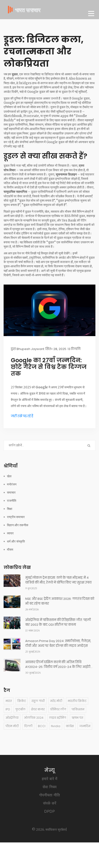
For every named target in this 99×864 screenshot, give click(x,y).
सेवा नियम (49, 786)
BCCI (41, 726)
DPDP (49, 811)
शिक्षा (9, 509)
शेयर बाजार (38, 709)
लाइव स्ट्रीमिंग (57, 718)
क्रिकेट (21, 701)
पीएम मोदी (12, 726)
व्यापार (10, 533)
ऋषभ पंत (77, 718)
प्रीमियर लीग (58, 709)
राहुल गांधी (38, 701)
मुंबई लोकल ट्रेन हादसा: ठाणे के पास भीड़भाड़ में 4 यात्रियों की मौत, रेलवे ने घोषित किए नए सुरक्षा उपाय (58, 580)
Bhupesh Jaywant (30, 349)
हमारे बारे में (49, 778)
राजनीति (11, 501)
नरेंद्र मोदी (56, 701)
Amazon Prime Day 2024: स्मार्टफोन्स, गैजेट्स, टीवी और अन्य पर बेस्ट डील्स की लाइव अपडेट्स (58, 643)
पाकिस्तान (78, 709)
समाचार (11, 492)
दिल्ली (28, 726)
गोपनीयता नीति (49, 795)
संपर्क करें (49, 803)
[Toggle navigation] (91, 14)
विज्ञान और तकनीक (17, 525)
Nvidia (55, 726)
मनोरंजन (11, 484)
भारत (9, 701)
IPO (8, 709)
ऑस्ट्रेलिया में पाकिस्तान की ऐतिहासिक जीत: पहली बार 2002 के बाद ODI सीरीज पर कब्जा (58, 622)
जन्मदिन (84, 726)
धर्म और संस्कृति (16, 541)
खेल (9, 476)
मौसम (10, 550)
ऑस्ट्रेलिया (12, 718)
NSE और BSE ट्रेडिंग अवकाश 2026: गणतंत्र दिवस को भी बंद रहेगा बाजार (59, 601)
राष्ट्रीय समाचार (16, 517)
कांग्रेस (70, 726)
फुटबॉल (20, 709)
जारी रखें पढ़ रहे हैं (22, 416)
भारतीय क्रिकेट (77, 701)
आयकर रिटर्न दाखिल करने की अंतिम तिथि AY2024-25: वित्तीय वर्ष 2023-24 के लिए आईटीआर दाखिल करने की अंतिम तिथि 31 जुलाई (60, 664)
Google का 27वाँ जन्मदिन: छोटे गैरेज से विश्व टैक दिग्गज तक (49, 367)
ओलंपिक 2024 (33, 718)
